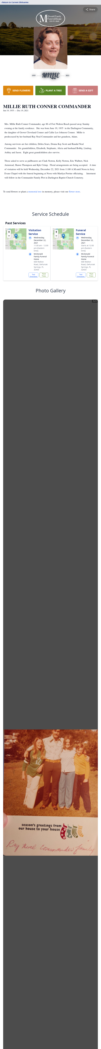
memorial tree (35, 191)
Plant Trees (44, 275)
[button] (16, 236)
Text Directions (33, 275)
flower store (74, 191)
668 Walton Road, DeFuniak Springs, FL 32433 (40, 266)
